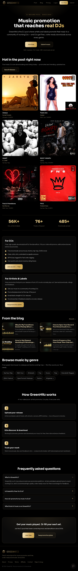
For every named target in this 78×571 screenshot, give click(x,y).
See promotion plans (14, 305)
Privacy (10, 562)
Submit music (45, 44)
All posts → (72, 319)
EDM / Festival (8, 378)
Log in (56, 3)
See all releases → (10, 70)
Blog (41, 3)
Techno (39, 378)
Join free (64, 3)
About (4, 562)
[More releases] (73, 131)
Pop (40, 373)
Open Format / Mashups (25, 378)
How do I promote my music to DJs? (18, 499)
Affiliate (23, 562)
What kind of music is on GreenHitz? (18, 506)
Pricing (48, 3)
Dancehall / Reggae (68, 373)
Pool (35, 3)
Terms (17, 562)
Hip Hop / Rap (8, 373)
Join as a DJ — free (13, 267)
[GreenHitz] (10, 2)
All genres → (50, 378)
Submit (72, 3)
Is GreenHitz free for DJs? (14, 491)
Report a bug (39, 562)
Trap (55, 373)
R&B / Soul (20, 373)
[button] (35, 108)
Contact (30, 562)
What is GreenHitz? (12, 477)
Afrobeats (31, 373)
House (48, 373)
